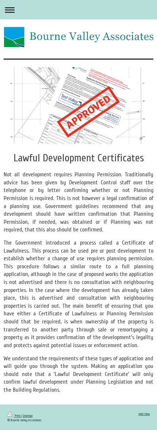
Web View (144, 414)
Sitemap (27, 416)
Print (17, 416)
